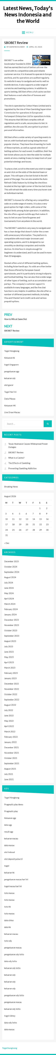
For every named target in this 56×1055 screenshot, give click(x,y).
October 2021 (10, 758)
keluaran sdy (9, 378)
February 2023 (11, 673)
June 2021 (9, 779)
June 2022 (9, 715)
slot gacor (8, 385)
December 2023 (11, 620)
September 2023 (11, 636)
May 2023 (9, 657)
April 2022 (9, 726)
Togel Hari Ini (10, 392)
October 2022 (10, 694)
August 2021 (10, 768)
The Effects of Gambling (19, 463)
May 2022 (9, 721)
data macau (9, 1029)
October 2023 (10, 630)
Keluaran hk (9, 358)
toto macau (9, 900)
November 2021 (11, 753)
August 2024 (10, 577)
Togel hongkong (9, 1048)
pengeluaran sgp (11, 371)
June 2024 (9, 588)
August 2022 (10, 705)
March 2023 (9, 667)
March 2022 (9, 731)
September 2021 (11, 763)
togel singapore (11, 364)
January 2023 (10, 678)
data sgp (8, 825)
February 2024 (11, 609)
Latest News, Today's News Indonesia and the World (28, 14)
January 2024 (10, 614)
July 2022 (8, 710)
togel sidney (9, 1016)
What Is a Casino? (16, 457)
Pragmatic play (11, 811)
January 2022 (10, 742)
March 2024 (9, 604)
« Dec (6, 543)
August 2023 (10, 641)
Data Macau (9, 398)
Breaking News (11, 486)
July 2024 (8, 582)
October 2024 (10, 566)
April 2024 (9, 598)
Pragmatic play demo (13, 804)
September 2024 (11, 572)
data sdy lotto (10, 1022)
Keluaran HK (10, 405)
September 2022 (11, 699)
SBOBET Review (15, 452)
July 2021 (8, 774)
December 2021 (11, 747)
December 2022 (11, 683)
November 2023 (11, 625)
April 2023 (9, 662)
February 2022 (11, 737)
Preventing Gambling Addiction (22, 468)
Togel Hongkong (11, 351)
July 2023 (8, 646)
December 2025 (11, 561)
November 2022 (11, 689)
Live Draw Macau (12, 412)
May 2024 (9, 593)
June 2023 (9, 651)
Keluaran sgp (10, 818)
